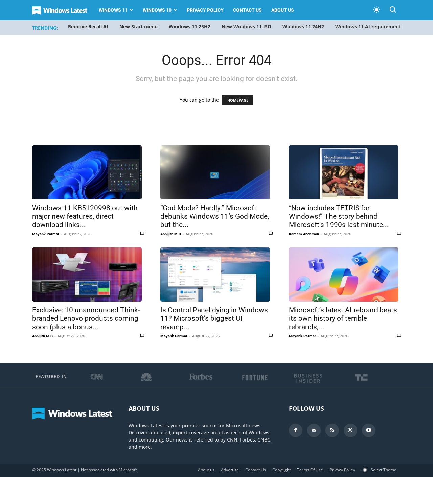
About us (282, 10)
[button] (393, 10)
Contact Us (247, 10)
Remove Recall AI (88, 26)
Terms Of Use (310, 470)
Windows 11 (113, 10)
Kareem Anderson (304, 234)
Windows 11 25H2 (189, 26)
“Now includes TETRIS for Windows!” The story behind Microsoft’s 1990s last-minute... (339, 216)
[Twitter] (350, 430)
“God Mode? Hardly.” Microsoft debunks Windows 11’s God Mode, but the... (214, 216)
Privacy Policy (205, 10)
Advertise (230, 470)
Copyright (281, 470)
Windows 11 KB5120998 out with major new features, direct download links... (85, 216)
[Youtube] (368, 430)
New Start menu (138, 26)
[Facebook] (295, 430)
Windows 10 (157, 10)
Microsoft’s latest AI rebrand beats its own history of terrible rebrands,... (343, 318)
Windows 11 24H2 (303, 26)
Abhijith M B (170, 234)
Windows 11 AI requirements (369, 26)
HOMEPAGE (237, 100)
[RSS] (332, 430)
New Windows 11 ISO (246, 26)
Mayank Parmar (45, 234)
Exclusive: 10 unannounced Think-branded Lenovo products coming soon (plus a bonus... (86, 318)
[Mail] (314, 430)
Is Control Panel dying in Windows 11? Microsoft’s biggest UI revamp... (214, 318)
